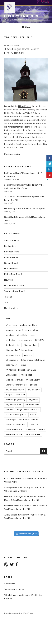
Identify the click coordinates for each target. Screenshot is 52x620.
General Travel (11, 263)
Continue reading (12, 154)
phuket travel (34, 390)
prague (9, 394)
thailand (9, 409)
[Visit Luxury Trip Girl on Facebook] (16, 565)
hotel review (11, 365)
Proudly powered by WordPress (18, 613)
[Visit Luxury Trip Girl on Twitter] (12, 565)
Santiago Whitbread (13, 487)
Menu (27, 27)
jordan (23, 365)
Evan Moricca (10, 505)
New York (8, 280)
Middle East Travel (13, 274)
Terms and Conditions (14, 589)
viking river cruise (14, 434)
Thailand (8, 297)
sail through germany (15, 399)
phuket (33, 385)
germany (28, 355)
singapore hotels (13, 404)
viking (42, 429)
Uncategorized (11, 308)
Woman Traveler (33, 434)
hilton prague (12, 360)
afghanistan (11, 325)
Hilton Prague (24, 106)
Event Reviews (11, 257)
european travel (13, 355)
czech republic (25, 340)
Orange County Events (16, 385)
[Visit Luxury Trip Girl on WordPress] (6, 565)
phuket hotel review (15, 390)
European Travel (11, 252)
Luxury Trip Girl (22, 16)
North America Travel (14, 285)
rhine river (20, 394)
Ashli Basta (9, 515)
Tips (6, 302)
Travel (33, 414)
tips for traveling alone (16, 414)
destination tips (13, 345)
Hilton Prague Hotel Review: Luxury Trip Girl (24, 208)
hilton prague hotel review (33, 360)
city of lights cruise (26, 335)
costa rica (10, 340)
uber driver (31, 429)
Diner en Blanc (30, 345)
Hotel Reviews (11, 268)
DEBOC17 (39, 340)
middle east (26, 375)
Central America (11, 240)
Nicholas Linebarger (13, 496)
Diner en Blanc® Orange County (20, 350)
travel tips (33, 424)
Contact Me (9, 583)
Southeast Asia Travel (14, 291)
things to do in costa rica (28, 409)
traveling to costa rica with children (22, 419)
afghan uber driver (28, 325)
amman (9, 330)
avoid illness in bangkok (27, 330)
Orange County (33, 380)
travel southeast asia (15, 424)
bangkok (10, 335)
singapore (33, 399)
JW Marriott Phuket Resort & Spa (21, 370)
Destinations (10, 246)
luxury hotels (11, 375)
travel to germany (14, 429)
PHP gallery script (12, 478)
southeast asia (32, 404)
